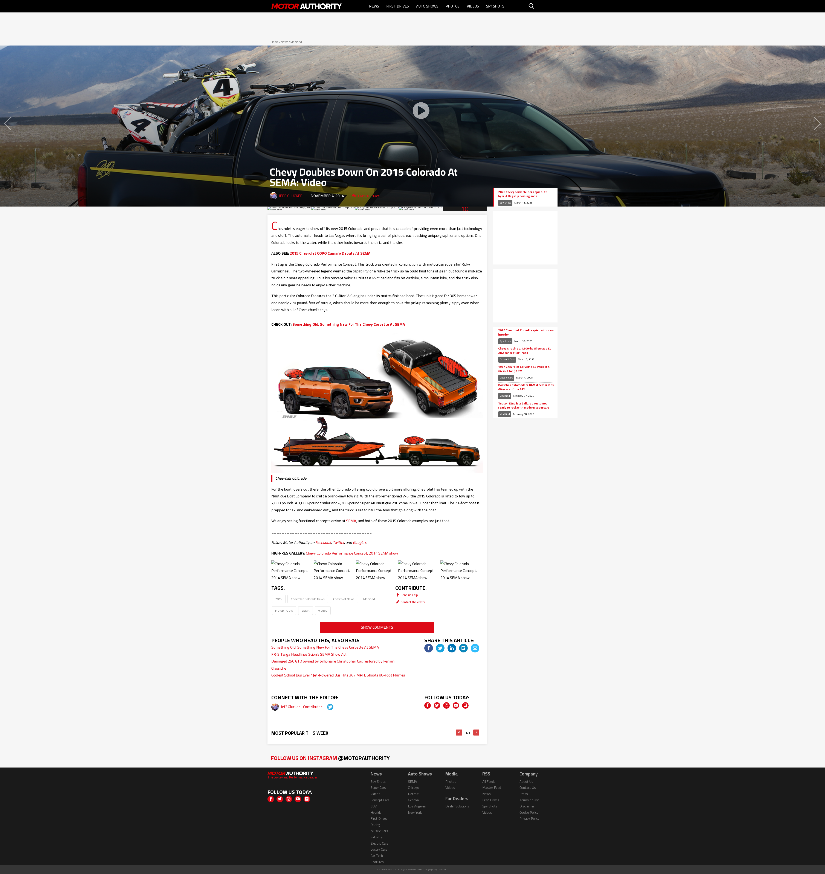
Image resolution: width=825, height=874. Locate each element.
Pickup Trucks (284, 610)
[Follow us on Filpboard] (465, 705)
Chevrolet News (343, 599)
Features (377, 862)
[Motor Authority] (306, 6)
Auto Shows (427, 6)
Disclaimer (526, 806)
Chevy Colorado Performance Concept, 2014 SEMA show (352, 553)
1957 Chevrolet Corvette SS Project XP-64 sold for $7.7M (525, 369)
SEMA (351, 520)
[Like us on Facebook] (427, 705)
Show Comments (377, 627)
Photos (453, 6)
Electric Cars (379, 843)
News (374, 6)
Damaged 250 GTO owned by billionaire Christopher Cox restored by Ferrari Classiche (332, 665)
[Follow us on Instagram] (446, 705)
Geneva (413, 800)
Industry (377, 837)
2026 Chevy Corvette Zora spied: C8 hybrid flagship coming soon (522, 194)
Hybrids (376, 812)
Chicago (413, 787)
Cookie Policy (528, 812)
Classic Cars (506, 377)
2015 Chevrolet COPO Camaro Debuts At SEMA (330, 253)
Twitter (338, 542)
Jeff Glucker (290, 195)
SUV (374, 806)
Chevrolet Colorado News (308, 599)
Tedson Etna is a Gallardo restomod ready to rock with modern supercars (523, 405)
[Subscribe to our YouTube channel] (456, 705)
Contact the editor (412, 602)
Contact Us (527, 787)
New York (415, 812)
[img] (428, 648)
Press (523, 793)
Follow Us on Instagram (330, 758)
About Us (526, 781)
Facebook (323, 542)
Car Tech (377, 855)
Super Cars (378, 787)
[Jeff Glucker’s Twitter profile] (326, 706)
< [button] (459, 733)
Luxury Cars (379, 849)
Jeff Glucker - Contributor (302, 706)
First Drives (397, 6)
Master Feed (491, 787)
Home (275, 41)
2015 (278, 599)
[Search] (542, 6)
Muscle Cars (379, 831)
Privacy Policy (529, 818)
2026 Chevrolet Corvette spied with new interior (526, 332)
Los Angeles (417, 806)
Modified (296, 41)
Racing (375, 824)
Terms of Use (529, 800)
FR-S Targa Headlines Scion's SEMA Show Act (309, 654)
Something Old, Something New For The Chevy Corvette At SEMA (348, 324)
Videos (473, 6)
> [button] (476, 733)
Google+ (359, 542)
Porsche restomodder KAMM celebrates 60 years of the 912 (526, 387)
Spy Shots (495, 6)
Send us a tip (409, 595)
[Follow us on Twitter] (437, 705)
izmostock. (443, 869)
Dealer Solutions (457, 806)
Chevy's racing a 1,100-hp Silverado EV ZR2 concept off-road (524, 351)
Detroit (413, 793)
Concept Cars (507, 359)
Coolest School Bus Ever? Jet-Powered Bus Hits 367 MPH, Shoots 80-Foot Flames (338, 675)
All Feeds (488, 781)
